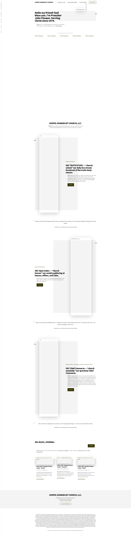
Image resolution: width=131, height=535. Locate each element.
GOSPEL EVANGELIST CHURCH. (44, 2)
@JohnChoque (59, 25)
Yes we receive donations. (65, 503)
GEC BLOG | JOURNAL (63, 450)
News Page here (81, 450)
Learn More (71, 184)
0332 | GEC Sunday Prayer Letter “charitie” (65, 466)
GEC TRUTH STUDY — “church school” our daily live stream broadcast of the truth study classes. (79, 169)
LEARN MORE (91, 445)
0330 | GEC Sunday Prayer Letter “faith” (86, 467)
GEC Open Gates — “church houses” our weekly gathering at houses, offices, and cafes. (50, 273)
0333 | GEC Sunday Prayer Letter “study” (44, 467)
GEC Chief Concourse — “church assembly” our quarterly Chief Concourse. (80, 370)
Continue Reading (40, 479)
